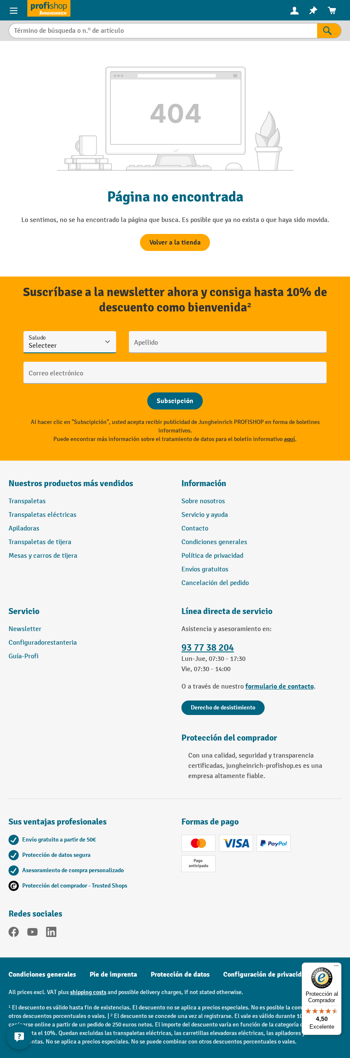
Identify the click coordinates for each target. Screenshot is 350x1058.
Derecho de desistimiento (223, 707)
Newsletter (25, 629)
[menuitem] (294, 10)
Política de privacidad (212, 556)
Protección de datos (180, 974)
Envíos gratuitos (204, 569)
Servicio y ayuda (204, 515)
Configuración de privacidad (266, 974)
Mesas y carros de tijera (43, 556)
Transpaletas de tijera (40, 542)
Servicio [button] (24, 611)
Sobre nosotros (203, 501)
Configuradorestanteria (43, 643)
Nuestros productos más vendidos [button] (71, 483)
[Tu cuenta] (294, 10)
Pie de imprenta (113, 974)
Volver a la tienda (175, 242)
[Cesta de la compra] (332, 10)
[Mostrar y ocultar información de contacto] (19, 1036)
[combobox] (163, 30)
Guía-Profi (23, 656)
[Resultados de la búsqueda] (329, 30)
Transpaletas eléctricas (42, 515)
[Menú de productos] (13, 10)
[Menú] (336, 968)
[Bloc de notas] (313, 10)
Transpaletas (27, 501)
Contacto (194, 529)
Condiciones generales (214, 542)
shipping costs (88, 992)
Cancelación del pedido (215, 583)
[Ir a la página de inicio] (48, 8)
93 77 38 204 (207, 648)
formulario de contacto (279, 686)
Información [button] (203, 483)
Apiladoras (24, 529)
